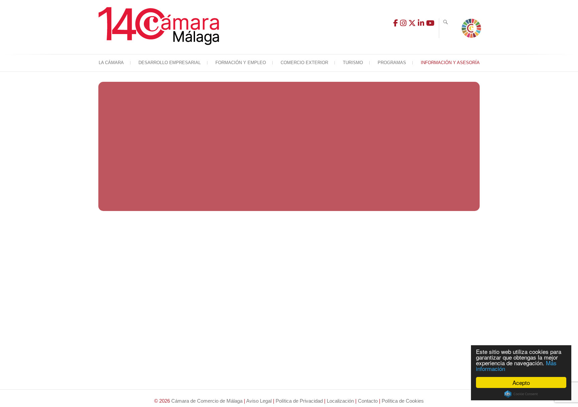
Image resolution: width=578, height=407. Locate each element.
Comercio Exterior (304, 62)
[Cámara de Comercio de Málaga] (160, 26)
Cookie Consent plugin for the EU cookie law (521, 394)
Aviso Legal (259, 401)
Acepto (521, 382)
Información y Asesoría (450, 62)
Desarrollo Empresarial (169, 62)
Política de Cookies (403, 401)
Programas (392, 62)
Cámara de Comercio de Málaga (207, 401)
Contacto (368, 401)
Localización (340, 401)
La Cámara (111, 62)
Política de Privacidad (299, 401)
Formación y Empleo (240, 62)
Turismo (353, 62)
